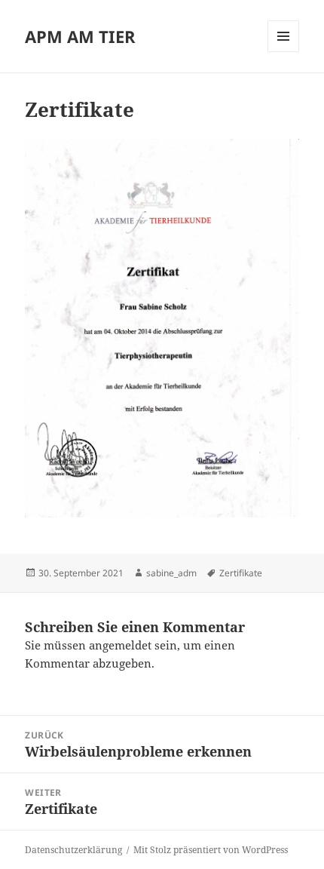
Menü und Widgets (283, 51)
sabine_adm (171, 573)
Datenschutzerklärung (73, 849)
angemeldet (120, 645)
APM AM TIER (80, 36)
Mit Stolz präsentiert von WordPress (210, 849)
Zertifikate (240, 573)
